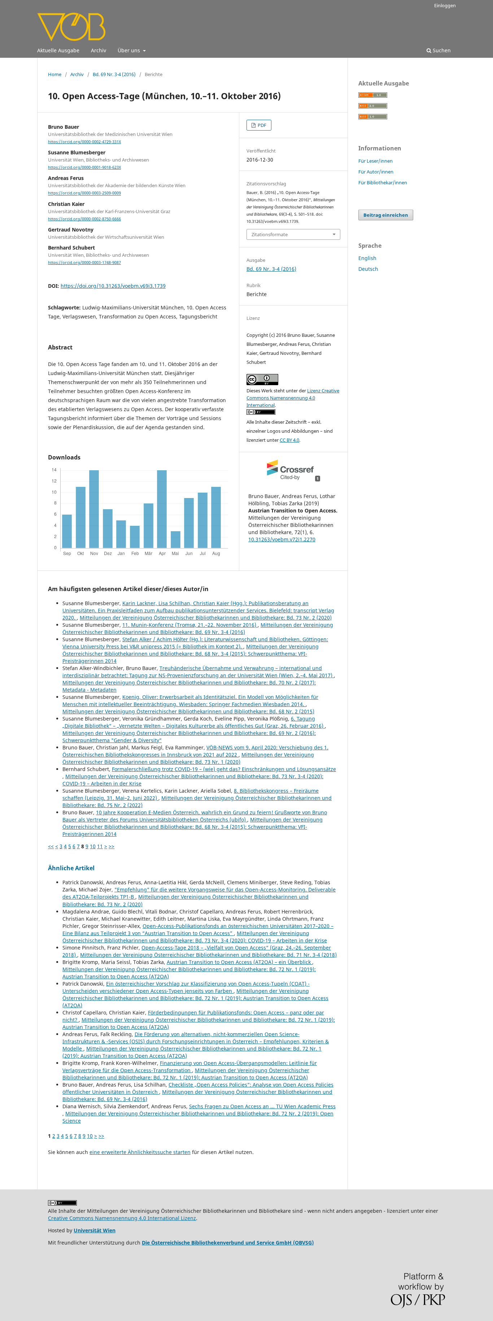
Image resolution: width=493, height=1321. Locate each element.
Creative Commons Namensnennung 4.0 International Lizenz (122, 1218)
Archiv (98, 50)
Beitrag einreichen (385, 215)
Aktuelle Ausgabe (58, 50)
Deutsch (368, 268)
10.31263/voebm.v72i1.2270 (281, 539)
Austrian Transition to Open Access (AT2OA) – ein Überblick (239, 962)
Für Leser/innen (375, 161)
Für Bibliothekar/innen (382, 182)
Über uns (129, 50)
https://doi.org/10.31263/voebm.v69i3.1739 (113, 285)
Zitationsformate (270, 234)
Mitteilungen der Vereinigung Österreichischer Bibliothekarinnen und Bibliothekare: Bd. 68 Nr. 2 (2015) (188, 711)
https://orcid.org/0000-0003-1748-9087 (84, 262)
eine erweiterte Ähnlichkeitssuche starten (140, 1152)
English (367, 258)
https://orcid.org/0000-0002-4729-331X (84, 141)
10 (93, 846)
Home (54, 74)
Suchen (441, 50)
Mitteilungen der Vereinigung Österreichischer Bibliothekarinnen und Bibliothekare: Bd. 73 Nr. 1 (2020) (188, 758)
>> (111, 846)
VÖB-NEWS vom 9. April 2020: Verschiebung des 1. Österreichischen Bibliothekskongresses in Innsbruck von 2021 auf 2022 (195, 751)
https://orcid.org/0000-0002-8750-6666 (84, 218)
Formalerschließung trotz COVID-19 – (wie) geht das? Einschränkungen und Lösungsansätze (224, 769)
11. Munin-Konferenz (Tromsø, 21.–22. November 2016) (190, 624)
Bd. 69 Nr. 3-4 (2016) (114, 74)
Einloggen (445, 5)
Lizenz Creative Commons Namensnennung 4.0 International (293, 397)
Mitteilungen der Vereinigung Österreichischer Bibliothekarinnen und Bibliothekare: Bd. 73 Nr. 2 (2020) (206, 617)
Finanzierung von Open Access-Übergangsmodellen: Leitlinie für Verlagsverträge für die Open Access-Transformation (189, 1067)
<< (51, 846)
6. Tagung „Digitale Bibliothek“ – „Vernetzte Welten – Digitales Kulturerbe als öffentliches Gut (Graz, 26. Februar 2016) (193, 722)
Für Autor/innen (375, 171)
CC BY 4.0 (289, 440)
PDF (261, 125)
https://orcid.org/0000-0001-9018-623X (84, 167)
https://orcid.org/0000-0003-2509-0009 (84, 193)
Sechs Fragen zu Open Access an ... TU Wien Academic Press (262, 1106)
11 (100, 846)
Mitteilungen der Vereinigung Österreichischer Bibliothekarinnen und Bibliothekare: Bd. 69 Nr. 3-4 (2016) (197, 628)
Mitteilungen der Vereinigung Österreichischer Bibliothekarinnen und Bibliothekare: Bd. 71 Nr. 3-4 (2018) (208, 954)
